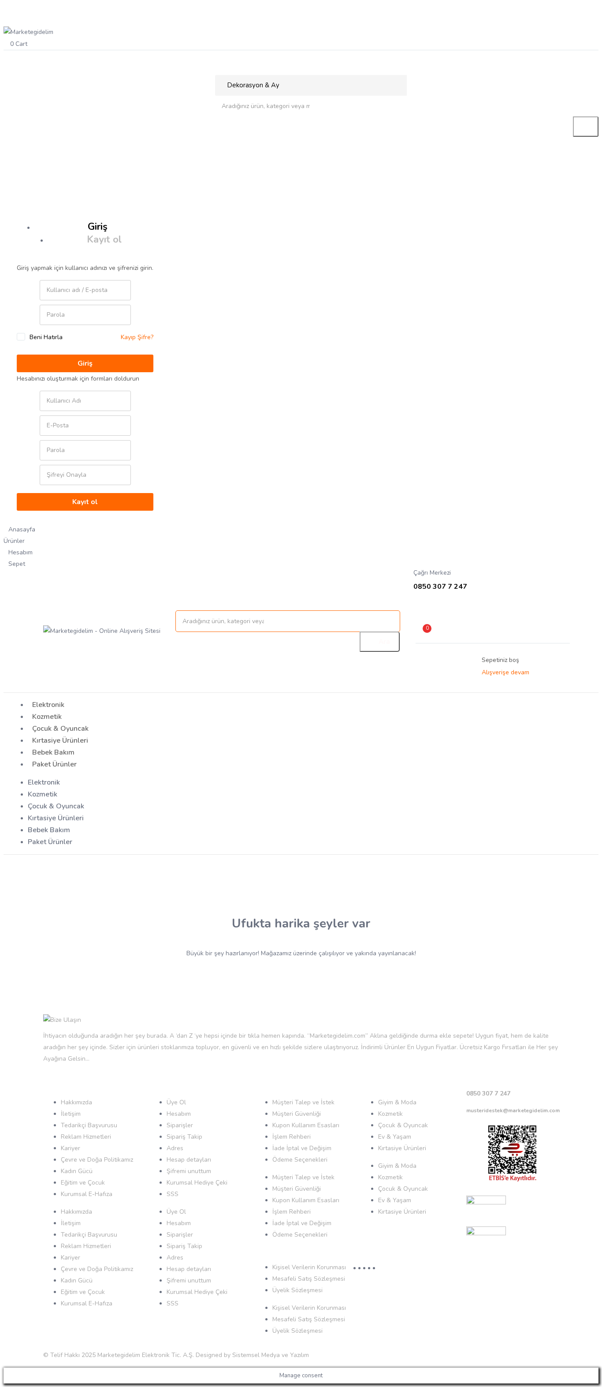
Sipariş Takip (184, 1137)
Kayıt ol (104, 239)
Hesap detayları (189, 1159)
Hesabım (179, 1114)
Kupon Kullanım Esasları (305, 1125)
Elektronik (48, 705)
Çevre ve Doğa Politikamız (97, 1159)
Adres (175, 1148)
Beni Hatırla (46, 337)
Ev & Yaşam (394, 1137)
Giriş (98, 226)
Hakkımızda (76, 1102)
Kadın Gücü (77, 1171)
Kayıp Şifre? (137, 337)
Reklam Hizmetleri (86, 1137)
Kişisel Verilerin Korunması (309, 1267)
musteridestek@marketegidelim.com (513, 1110)
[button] (301, 44)
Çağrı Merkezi (432, 572)
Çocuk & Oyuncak (60, 728)
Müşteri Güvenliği (296, 1114)
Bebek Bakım (53, 752)
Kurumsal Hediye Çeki (197, 1182)
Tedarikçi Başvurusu (89, 1125)
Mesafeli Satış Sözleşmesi (308, 1279)
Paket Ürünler (54, 764)
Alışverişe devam (505, 672)
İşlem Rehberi (291, 1137)
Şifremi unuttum (189, 1171)
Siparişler (180, 1125)
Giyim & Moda (397, 1102)
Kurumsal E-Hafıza (86, 1194)
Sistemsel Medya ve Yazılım (270, 1355)
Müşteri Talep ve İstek (303, 1102)
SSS (172, 1194)
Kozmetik (47, 717)
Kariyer (70, 1148)
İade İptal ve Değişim (301, 1148)
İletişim (71, 1114)
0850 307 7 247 (488, 1093)
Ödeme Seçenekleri (299, 1159)
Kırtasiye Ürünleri (60, 740)
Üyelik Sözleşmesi (297, 1290)
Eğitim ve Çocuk (83, 1182)
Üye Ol (176, 1102)
